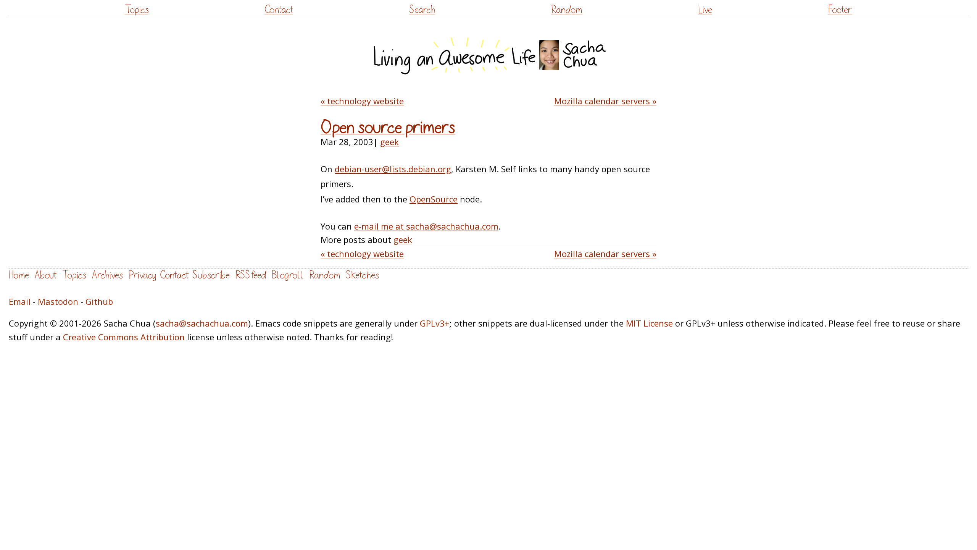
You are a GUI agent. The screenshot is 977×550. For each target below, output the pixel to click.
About (45, 275)
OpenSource (434, 199)
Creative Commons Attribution (124, 337)
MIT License (649, 323)
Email (20, 301)
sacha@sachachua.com (202, 323)
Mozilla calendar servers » (605, 101)
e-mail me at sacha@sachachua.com (426, 226)
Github (99, 301)
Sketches (362, 275)
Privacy (142, 275)
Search (422, 10)
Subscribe (211, 275)
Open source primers (388, 127)
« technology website (362, 101)
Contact (278, 10)
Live (705, 10)
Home (19, 275)
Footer (840, 10)
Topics (137, 10)
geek (389, 141)
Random (566, 10)
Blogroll (287, 275)
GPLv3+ (434, 323)
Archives (107, 275)
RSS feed (250, 275)
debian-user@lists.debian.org (393, 169)
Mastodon (58, 301)
